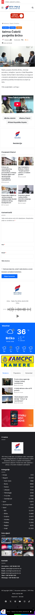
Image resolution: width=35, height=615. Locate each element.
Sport (4, 501)
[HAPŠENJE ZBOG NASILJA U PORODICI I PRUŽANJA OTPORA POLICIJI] (17, 553)
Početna (6, 23)
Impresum (15, 596)
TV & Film (7, 496)
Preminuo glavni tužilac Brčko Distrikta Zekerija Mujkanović (24, 198)
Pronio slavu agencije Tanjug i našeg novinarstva (21, 381)
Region (6, 525)
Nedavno (6, 373)
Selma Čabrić (25, 118)
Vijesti (11, 23)
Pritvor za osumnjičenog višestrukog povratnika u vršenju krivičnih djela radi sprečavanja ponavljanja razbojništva (9, 173)
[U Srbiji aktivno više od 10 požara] (7, 391)
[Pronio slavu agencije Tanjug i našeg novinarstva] (7, 381)
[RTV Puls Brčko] (12, 7)
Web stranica (6, 261)
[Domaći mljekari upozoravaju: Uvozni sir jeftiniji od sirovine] (28, 540)
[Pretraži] (33, 8)
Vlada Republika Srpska (18, 122)
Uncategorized (7, 504)
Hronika (6, 519)
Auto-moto (7, 481)
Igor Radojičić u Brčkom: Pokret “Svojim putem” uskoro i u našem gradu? (24, 170)
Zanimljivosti (8, 499)
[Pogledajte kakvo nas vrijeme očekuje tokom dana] (28, 547)
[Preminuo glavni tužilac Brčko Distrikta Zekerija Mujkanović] (25, 189)
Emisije (5, 475)
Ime (3, 244)
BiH (5, 510)
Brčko (6, 513)
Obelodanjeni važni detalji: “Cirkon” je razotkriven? (21, 399)
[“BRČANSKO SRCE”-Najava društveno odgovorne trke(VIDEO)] (17, 547)
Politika (12, 27)
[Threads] (17, 607)
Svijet (6, 528)
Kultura (6, 487)
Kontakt (21, 596)
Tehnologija (7, 493)
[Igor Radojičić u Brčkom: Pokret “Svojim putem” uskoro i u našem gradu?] (25, 161)
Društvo (16, 23)
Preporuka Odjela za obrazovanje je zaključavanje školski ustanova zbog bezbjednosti (9, 199)
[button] (17, 316)
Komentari (28, 373)
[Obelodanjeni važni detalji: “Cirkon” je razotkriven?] (7, 399)
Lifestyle (6, 490)
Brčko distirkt (10, 118)
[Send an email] (10, 40)
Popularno (17, 373)
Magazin (5, 478)
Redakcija (7, 40)
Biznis (6, 484)
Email (4, 252)
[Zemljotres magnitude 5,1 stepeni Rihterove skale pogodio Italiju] (28, 553)
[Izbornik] (2, 8)
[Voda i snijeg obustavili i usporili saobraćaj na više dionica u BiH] (6, 553)
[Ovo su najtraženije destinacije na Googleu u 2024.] (17, 540)
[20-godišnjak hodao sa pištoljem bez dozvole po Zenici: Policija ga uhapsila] (6, 547)
